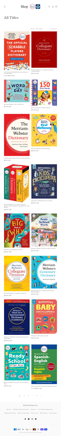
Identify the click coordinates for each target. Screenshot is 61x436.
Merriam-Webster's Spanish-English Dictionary (44, 386)
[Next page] (41, 395)
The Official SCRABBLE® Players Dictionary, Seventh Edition (16, 72)
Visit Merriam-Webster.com (45, 409)
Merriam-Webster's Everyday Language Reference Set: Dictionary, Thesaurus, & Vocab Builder (16, 206)
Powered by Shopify (37, 432)
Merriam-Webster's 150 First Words (40, 107)
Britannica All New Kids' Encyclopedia (41, 200)
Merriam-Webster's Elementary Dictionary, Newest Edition (42, 291)
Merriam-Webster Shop (28, 432)
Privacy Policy (52, 413)
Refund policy (43, 413)
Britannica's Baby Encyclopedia (39, 335)
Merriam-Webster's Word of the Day (13, 104)
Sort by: (33, 29)
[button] (5, 6)
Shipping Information (10, 413)
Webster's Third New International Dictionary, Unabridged (16, 337)
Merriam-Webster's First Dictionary (40, 148)
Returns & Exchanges (23, 413)
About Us (9, 409)
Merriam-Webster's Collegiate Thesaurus (15, 293)
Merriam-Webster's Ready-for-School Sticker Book (16, 383)
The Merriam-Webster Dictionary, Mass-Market (17, 158)
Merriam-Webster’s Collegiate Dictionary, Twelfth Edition (42, 70)
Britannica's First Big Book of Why (13, 249)
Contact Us (33, 409)
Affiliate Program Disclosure (21, 409)
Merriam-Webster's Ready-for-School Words (43, 248)
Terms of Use (34, 413)
